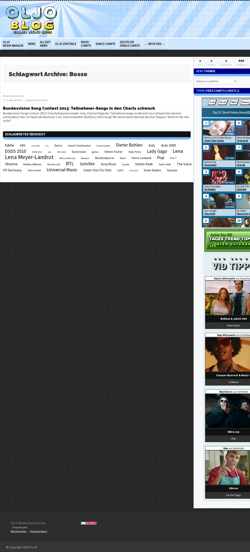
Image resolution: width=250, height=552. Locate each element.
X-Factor (133, 170)
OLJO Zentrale (65, 44)
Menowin (85, 158)
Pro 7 (173, 158)
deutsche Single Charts (130, 43)
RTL (70, 163)
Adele (9, 145)
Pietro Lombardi (141, 158)
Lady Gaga (157, 151)
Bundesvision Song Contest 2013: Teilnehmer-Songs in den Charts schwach (79, 108)
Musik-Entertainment (13, 95)
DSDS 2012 (37, 152)
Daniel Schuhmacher (79, 145)
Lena (178, 151)
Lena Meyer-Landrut (29, 157)
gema (95, 152)
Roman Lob (53, 164)
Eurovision (79, 152)
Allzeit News (45, 43)
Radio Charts (86, 43)
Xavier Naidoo (152, 170)
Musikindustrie (104, 158)
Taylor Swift (165, 164)
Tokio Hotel (34, 170)
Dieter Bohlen (129, 145)
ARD (23, 145)
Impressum (19, 527)
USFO (120, 170)
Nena (123, 158)
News (31, 44)
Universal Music (62, 170)
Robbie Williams (32, 164)
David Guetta (103, 145)
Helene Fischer (113, 152)
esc (49, 151)
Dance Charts (105, 44)
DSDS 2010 (15, 151)
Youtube (172, 170)
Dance (58, 145)
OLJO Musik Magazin (13, 43)
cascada (35, 145)
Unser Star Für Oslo (97, 170)
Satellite (87, 163)
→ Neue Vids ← (155, 44)
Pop (160, 157)
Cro (47, 146)
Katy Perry (135, 152)
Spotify (125, 164)
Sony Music (108, 164)
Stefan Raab (144, 164)
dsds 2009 (168, 145)
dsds (151, 145)
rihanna (11, 164)
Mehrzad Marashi (67, 158)
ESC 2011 (61, 151)
